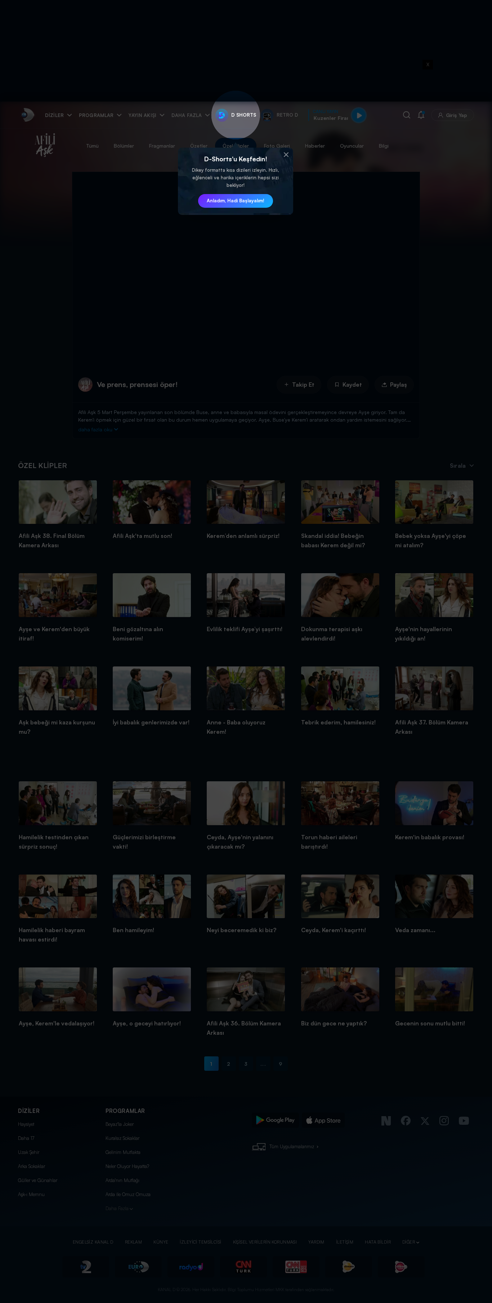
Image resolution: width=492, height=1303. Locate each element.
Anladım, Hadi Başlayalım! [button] (235, 200)
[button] (286, 154)
